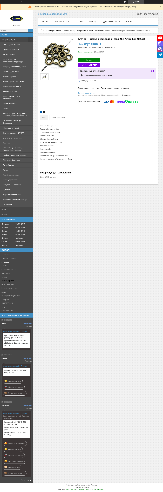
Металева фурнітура (11, 160)
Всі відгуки (25, 480)
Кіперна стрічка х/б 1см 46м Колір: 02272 (15, 371)
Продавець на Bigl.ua (81, 487)
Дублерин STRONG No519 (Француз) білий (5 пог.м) (14, 337)
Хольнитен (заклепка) (12, 86)
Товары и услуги (8, 39)
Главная (44, 22)
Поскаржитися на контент (75, 489)
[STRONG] (16, 18)
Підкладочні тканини (11, 44)
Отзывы (5, 214)
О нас (4, 209)
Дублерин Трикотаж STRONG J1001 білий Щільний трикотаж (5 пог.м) (16, 343)
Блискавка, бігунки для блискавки (12, 122)
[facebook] (41, 113)
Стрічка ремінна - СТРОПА (13, 133)
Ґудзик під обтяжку (11, 71)
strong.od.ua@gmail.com (11, 295)
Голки (5, 170)
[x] (44, 113)
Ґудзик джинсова (10, 103)
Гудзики (6, 190)
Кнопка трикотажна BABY (13, 81)
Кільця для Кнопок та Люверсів (11, 97)
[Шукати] (30, 31)
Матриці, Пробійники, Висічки (15, 66)
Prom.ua (94, 485)
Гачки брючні (8, 165)
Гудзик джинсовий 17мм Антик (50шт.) (16, 428)
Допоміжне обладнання (12, 138)
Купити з (84, 65)
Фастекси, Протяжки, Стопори (15, 199)
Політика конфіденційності (95, 489)
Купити (89, 60)
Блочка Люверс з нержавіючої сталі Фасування (83, 31)
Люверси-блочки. (10, 91)
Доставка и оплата (111, 22)
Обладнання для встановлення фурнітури (13, 60)
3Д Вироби (7, 204)
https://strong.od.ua (9, 288)
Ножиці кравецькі (10, 180)
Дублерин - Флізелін (11, 49)
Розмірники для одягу (12, 175)
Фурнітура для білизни (12, 195)
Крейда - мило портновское (14, 155)
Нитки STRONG (9, 54)
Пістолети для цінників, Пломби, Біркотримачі (12, 149)
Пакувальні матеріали (12, 185)
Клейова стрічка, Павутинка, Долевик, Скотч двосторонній (15, 114)
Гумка (5, 108)
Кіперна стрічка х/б (11, 128)
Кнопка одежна (9, 76)
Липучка (6, 143)
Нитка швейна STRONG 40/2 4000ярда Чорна (15, 423)
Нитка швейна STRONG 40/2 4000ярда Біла (15, 434)
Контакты (93, 22)
